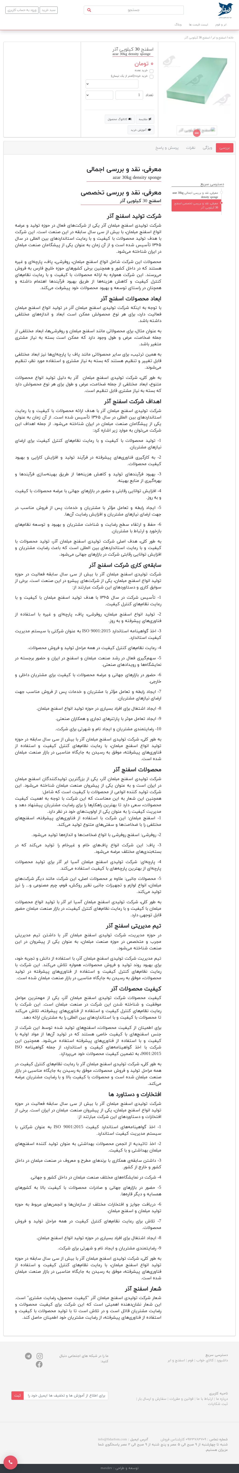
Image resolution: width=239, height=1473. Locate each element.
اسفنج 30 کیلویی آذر (197, 38)
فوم (190, 1360)
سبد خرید (49, 10)
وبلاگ (178, 25)
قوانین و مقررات (181, 1399)
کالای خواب (205, 1360)
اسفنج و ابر (219, 38)
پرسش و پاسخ (167, 147)
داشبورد (222, 1360)
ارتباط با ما (205, 1399)
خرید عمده (141, 70)
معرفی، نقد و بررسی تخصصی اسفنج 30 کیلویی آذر (196, 206)
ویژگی (207, 147)
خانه (231, 38)
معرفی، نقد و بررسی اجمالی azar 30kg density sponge (195, 195)
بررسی (225, 147)
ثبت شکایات (218, 1404)
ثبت (17, 1395)
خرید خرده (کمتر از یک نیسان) (129, 76)
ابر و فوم (220, 25)
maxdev (106, 1468)
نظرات (190, 147)
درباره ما (222, 1399)
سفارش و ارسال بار (152, 1399)
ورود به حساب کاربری (21, 10)
